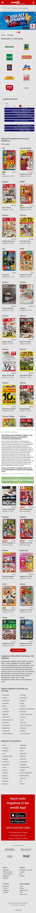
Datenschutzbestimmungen (25, 429)
